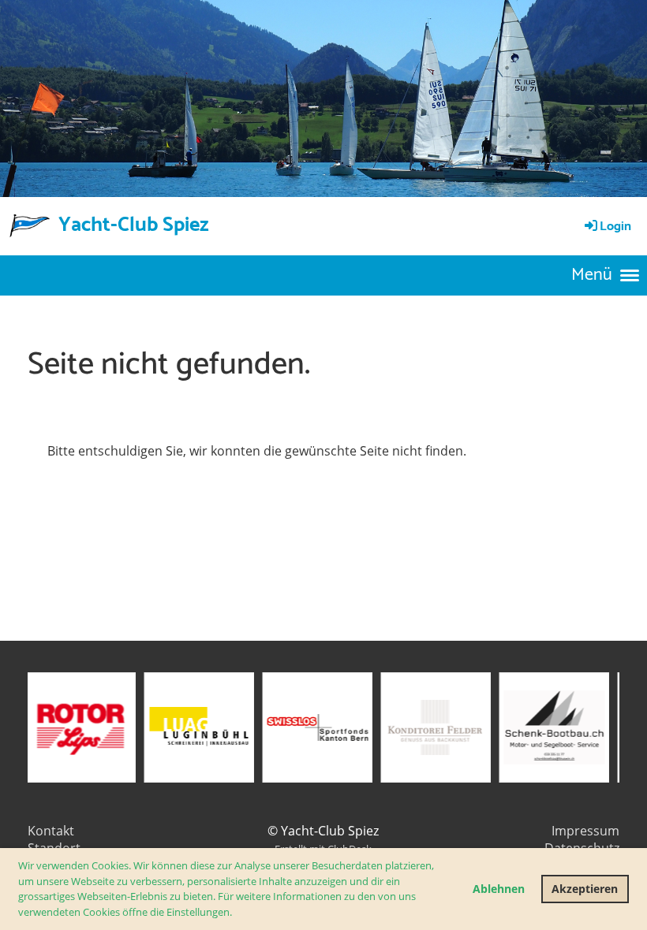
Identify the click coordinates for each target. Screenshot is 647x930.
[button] (236, 913)
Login (615, 226)
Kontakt (51, 830)
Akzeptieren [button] (585, 888)
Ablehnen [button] (499, 888)
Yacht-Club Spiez (133, 225)
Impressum (585, 830)
